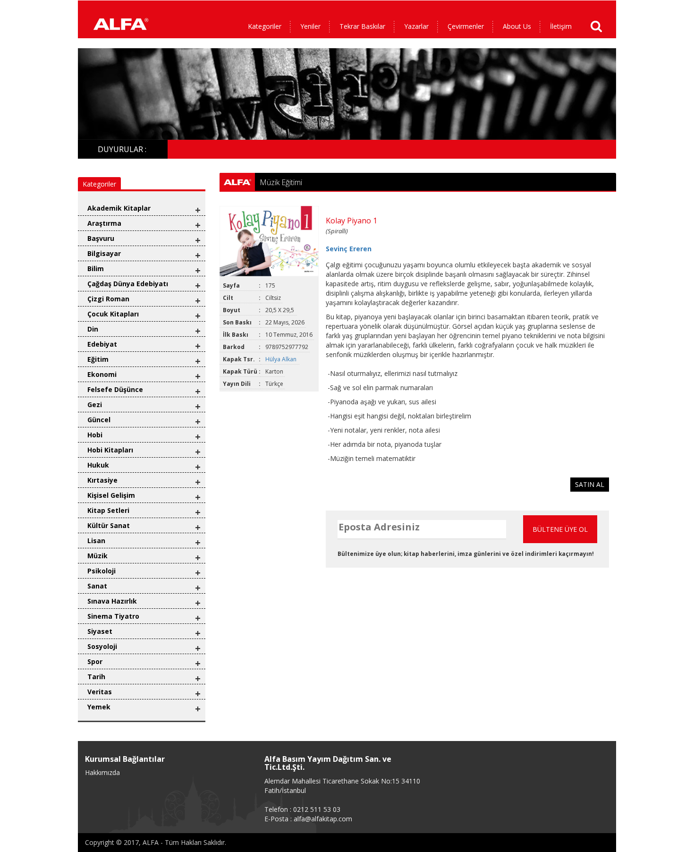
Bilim (95, 268)
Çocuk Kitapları (113, 313)
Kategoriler (264, 26)
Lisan (96, 540)
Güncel (98, 419)
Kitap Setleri (108, 510)
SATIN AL (589, 484)
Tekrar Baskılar (362, 26)
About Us (517, 26)
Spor (94, 661)
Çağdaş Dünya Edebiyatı (127, 283)
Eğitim (98, 359)
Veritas (99, 691)
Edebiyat (102, 344)
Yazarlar (416, 26)
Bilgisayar (104, 253)
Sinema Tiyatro (113, 616)
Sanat (97, 585)
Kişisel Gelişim (111, 495)
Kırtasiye (102, 480)
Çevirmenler (466, 26)
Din (92, 328)
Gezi (94, 404)
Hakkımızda (102, 772)
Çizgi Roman (108, 298)
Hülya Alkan (281, 359)
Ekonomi (102, 374)
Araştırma (104, 223)
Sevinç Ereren (349, 248)
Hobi (94, 434)
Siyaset (99, 631)
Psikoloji (101, 570)
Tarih (96, 676)
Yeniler (310, 26)
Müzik (97, 555)
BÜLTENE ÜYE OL (560, 529)
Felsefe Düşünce (115, 389)
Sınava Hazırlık (112, 600)
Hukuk (98, 464)
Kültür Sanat (108, 525)
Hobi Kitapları (110, 449)
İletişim (561, 26)
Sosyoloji (102, 646)
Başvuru (100, 238)
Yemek (98, 706)
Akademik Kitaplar (119, 208)
